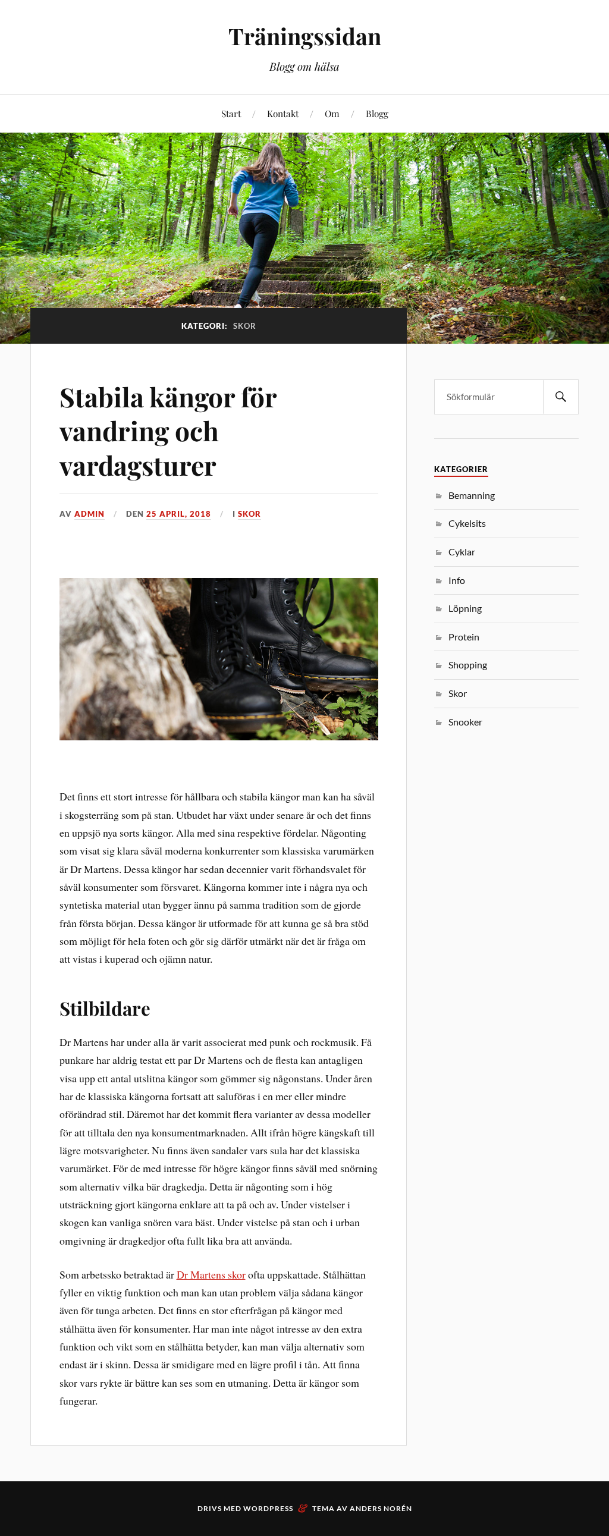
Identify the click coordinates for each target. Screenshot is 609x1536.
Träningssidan (304, 36)
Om (332, 113)
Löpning (465, 608)
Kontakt (283, 113)
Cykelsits (467, 523)
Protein (463, 636)
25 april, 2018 (178, 514)
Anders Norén (381, 1508)
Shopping (467, 664)
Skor (249, 514)
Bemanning (471, 495)
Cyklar (461, 551)
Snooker (465, 721)
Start (231, 113)
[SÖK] (561, 396)
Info (456, 580)
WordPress (268, 1508)
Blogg (377, 113)
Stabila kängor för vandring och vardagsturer (168, 430)
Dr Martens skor (211, 1274)
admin (89, 514)
